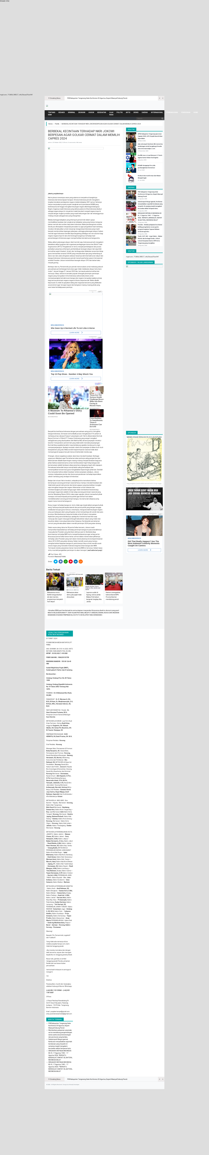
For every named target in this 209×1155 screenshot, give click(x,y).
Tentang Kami (51, 114)
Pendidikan (185, 112)
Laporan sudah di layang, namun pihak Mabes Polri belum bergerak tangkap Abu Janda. (94, 597)
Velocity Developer (74, 1084)
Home (196, 112)
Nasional (58, 556)
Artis (128, 112)
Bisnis (136, 112)
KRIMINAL (71, 112)
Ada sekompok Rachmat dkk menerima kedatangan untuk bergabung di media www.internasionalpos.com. (150, 146)
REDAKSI (61, 112)
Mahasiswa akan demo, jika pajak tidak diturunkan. (74, 595)
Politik (120, 112)
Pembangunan (172, 112)
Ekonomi (81, 112)
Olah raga (111, 114)
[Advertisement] (104, 17)
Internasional (157, 112)
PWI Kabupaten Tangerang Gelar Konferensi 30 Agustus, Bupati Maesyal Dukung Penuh (97, 98)
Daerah (145, 112)
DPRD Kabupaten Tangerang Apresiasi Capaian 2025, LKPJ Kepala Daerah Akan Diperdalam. (150, 136)
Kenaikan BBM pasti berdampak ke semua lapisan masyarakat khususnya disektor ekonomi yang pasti (83, 610)
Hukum (91, 112)
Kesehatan (101, 112)
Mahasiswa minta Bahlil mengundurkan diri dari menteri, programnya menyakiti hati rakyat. (55, 597)
